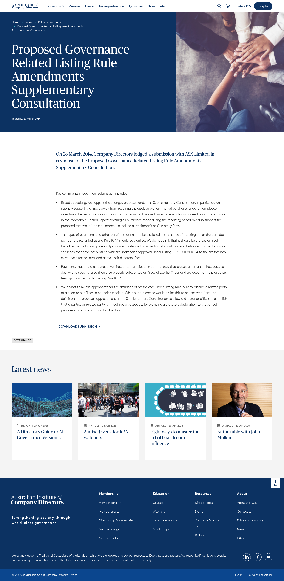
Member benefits (110, 502)
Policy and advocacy (250, 520)
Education (161, 493)
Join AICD (244, 6)
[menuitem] (56, 6)
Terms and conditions (260, 574)
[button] (263, 6)
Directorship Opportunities (116, 520)
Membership (108, 493)
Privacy (238, 574)
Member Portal (108, 538)
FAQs (240, 538)
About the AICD (247, 502)
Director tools (204, 502)
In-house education (165, 520)
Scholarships (161, 529)
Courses (158, 502)
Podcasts (201, 535)
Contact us (244, 511)
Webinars (159, 511)
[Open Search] (219, 6)
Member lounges (110, 529)
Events (199, 511)
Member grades (109, 511)
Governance (22, 340)
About (242, 493)
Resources (203, 493)
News (240, 529)
